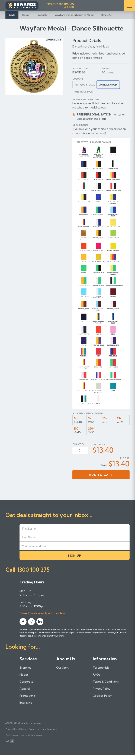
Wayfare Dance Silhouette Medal (74, 14)
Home (25, 14)
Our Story (62, 667)
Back (12, 14)
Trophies (25, 667)
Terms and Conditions (46, 729)
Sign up (74, 555)
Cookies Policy (102, 695)
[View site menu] (129, 5)
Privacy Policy (101, 688)
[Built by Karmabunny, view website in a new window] (7, 741)
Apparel (25, 688)
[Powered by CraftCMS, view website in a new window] (12, 741)
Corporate (26, 681)
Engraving (26, 702)
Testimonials (101, 667)
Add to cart (101, 475)
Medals (24, 674)
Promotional (28, 695)
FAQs (96, 674)
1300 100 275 (33, 569)
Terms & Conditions (106, 681)
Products (42, 14)
